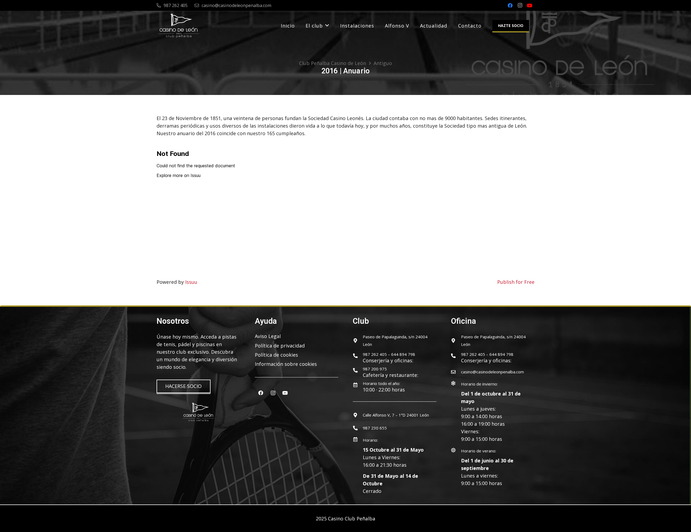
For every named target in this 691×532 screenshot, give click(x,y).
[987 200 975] (358, 370)
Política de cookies (276, 355)
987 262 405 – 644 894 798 (389, 354)
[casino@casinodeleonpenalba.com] (456, 372)
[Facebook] (510, 5)
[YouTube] (529, 5)
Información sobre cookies (286, 364)
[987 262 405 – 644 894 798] (358, 355)
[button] (327, 26)
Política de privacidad (280, 345)
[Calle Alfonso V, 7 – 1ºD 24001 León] (358, 415)
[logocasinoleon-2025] (179, 26)
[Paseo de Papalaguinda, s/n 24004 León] (358, 340)
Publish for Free (515, 282)
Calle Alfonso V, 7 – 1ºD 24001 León (396, 415)
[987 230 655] (358, 428)
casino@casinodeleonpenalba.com (492, 371)
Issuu (191, 282)
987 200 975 (375, 368)
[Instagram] (520, 5)
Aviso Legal (268, 336)
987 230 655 (375, 428)
